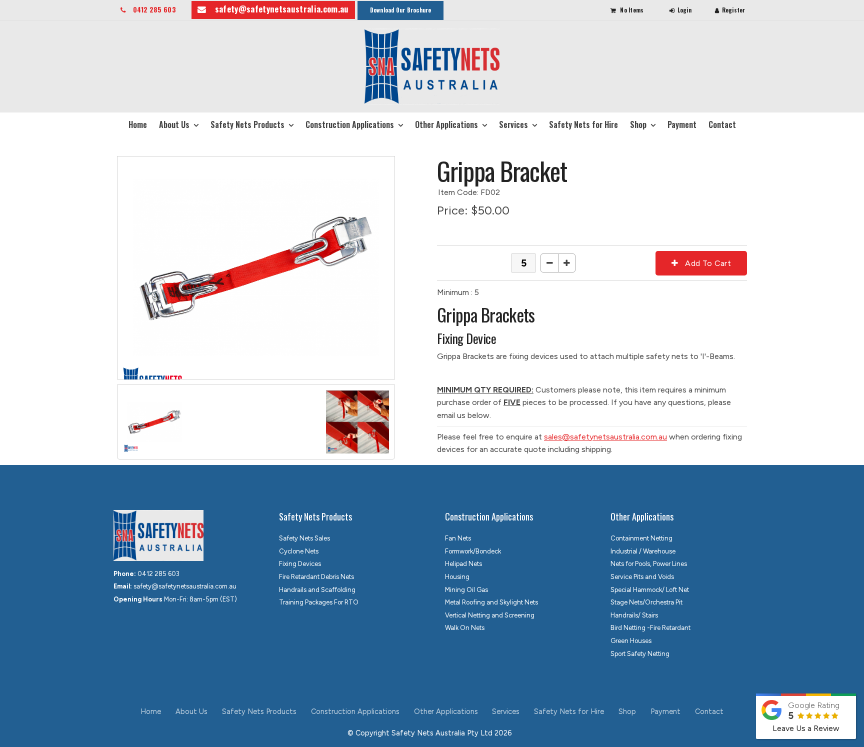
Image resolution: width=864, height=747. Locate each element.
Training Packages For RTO (318, 602)
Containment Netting (641, 538)
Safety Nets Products (247, 124)
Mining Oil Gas (466, 590)
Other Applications (446, 124)
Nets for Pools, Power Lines (648, 564)
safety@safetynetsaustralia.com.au (282, 8)
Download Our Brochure (401, 10)
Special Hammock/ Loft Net (649, 590)
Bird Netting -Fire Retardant (650, 628)
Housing (457, 576)
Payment (682, 124)
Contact (722, 124)
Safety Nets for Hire (583, 124)
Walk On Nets (464, 628)
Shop (638, 124)
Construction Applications (350, 124)
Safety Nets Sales (304, 538)
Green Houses (631, 640)
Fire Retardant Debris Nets (316, 576)
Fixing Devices (300, 564)
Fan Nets (458, 538)
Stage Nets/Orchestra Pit (646, 602)
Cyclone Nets (298, 551)
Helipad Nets (463, 564)
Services (513, 124)
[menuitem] (151, 712)
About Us (174, 124)
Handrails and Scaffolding (317, 590)
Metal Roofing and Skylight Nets (491, 602)
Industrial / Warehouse (643, 551)
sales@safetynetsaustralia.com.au (605, 437)
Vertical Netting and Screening (489, 615)
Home (137, 124)
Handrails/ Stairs (634, 615)
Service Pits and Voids (642, 576)
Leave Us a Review (806, 728)
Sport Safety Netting (640, 654)
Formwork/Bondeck (473, 551)
